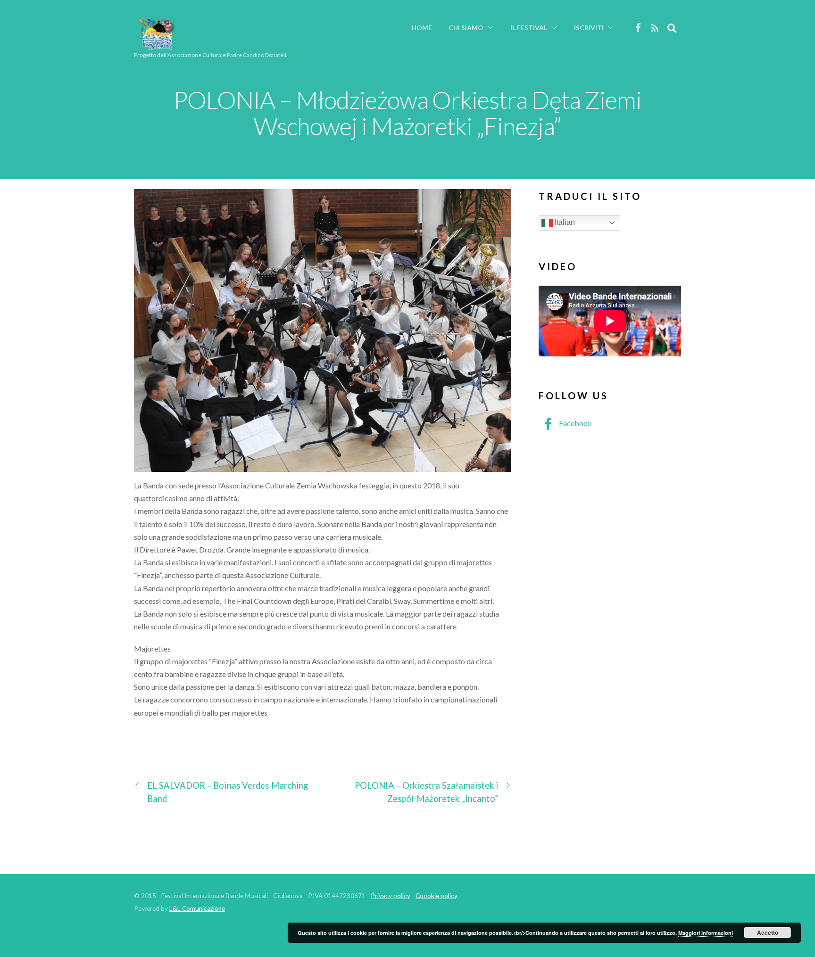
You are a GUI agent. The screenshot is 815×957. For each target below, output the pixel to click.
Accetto (767, 932)
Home (422, 28)
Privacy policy (390, 895)
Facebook (574, 423)
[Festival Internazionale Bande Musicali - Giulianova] (156, 46)
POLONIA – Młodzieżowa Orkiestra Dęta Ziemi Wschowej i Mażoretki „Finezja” (407, 112)
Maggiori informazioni (705, 932)
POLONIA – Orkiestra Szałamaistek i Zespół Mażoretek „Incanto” (426, 791)
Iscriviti (589, 28)
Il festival (528, 28)
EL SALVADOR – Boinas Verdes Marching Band (227, 791)
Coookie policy (436, 895)
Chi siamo (466, 28)
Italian (564, 222)
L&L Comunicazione (197, 908)
